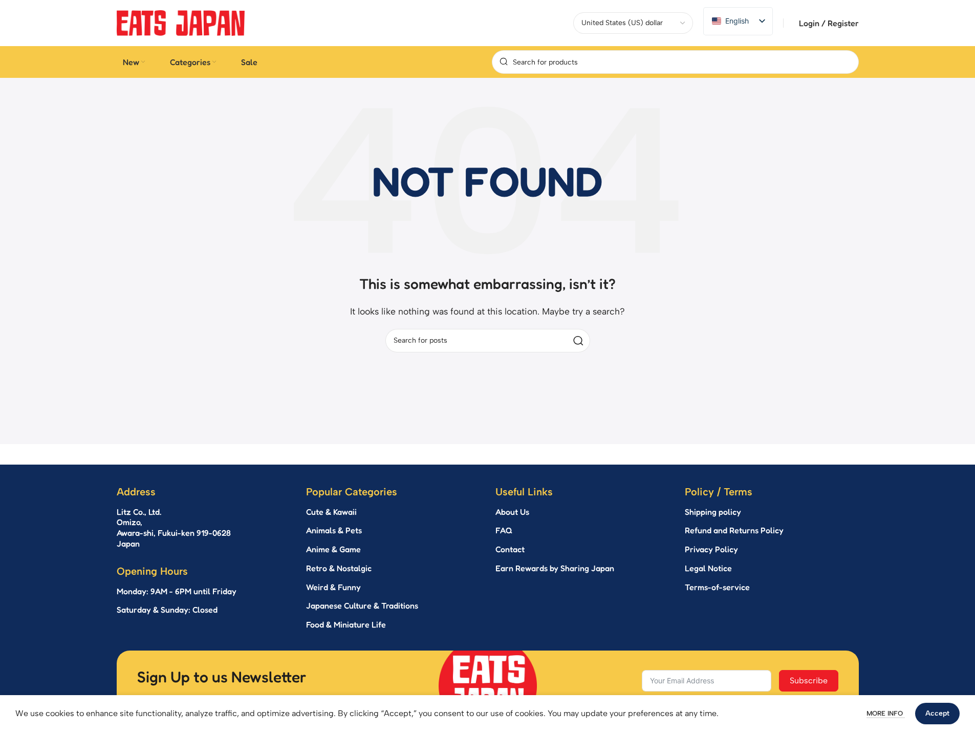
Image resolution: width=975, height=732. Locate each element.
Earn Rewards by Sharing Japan (554, 568)
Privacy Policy (711, 549)
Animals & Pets (334, 530)
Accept (937, 713)
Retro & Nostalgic (339, 568)
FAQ (503, 530)
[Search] (578, 340)
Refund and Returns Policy (734, 530)
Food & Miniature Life (346, 624)
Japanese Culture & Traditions (362, 605)
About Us (512, 512)
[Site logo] (181, 22)
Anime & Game (333, 549)
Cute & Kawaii (331, 512)
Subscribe (809, 680)
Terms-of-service (717, 587)
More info (885, 713)
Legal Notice (708, 568)
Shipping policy (713, 512)
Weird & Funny (333, 587)
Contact (510, 549)
